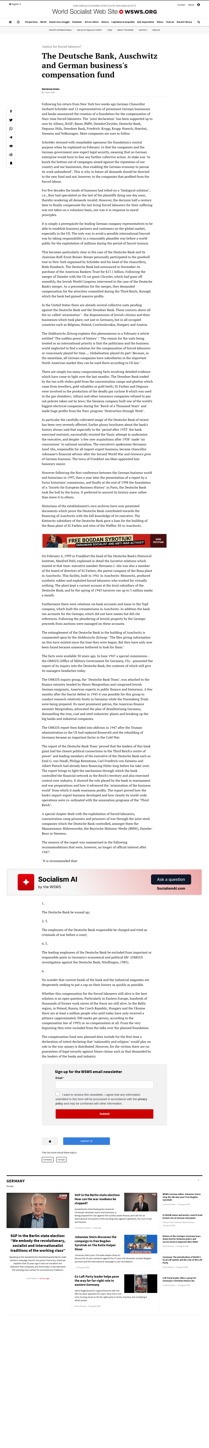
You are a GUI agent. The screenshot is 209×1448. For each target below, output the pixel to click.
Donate (156, 30)
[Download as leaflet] (11, 154)
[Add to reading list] (11, 163)
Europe (61, 1159)
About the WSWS (125, 30)
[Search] (199, 23)
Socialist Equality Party (89, 30)
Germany (47, 1159)
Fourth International (60, 30)
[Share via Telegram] (11, 137)
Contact (181, 4)
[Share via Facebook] (11, 111)
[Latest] (18, 23)
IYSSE (109, 30)
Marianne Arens (50, 89)
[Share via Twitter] (11, 120)
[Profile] (198, 5)
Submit (105, 1113)
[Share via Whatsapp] (11, 128)
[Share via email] (11, 146)
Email (59, 1078)
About (191, 4)
